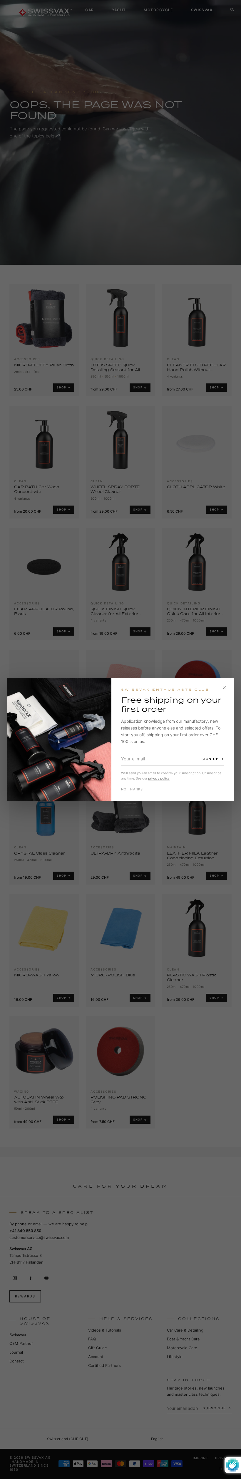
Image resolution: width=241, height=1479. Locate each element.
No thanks (132, 789)
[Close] (224, 687)
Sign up (210, 759)
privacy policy (159, 778)
